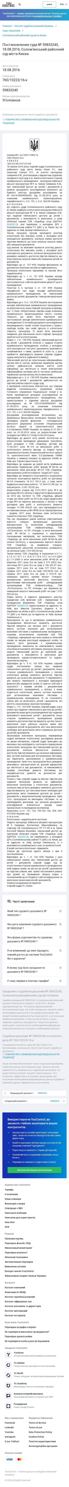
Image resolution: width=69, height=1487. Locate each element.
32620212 (12, 224)
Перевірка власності (16, 1252)
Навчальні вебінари (16, 1213)
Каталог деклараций (16, 1311)
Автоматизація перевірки (19, 1262)
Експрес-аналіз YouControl (19, 1271)
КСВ (7, 1227)
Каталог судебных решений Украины (34, 26)
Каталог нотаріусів (15, 1315)
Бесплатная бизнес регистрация (34, 1170)
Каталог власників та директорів (23, 1306)
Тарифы (9, 1189)
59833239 (42, 1093)
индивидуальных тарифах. (48, 16)
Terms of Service (37, 1423)
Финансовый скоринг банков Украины (25, 1276)
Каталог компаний (15, 1287)
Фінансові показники (16, 1257)
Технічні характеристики (42, 1441)
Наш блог (10, 1222)
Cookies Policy (36, 1436)
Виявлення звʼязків (15, 1266)
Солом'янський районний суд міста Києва (24, 35)
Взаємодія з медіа (15, 1203)
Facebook (10, 1423)
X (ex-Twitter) (12, 1441)
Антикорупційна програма (43, 1446)
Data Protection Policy (40, 1432)
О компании (11, 1194)
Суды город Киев (11, 30)
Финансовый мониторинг (18, 1248)
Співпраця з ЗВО (14, 1208)
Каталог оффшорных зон (18, 1301)
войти (49, 4)
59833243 (54, 1101)
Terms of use (35, 1427)
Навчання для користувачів (20, 1217)
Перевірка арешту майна (18, 1336)
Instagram (10, 1436)
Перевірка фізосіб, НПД (18, 1243)
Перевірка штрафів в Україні (20, 1327)
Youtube (9, 1432)
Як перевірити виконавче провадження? (27, 1332)
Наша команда (13, 1199)
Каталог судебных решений (20, 1297)
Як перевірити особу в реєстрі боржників (27, 1341)
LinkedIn (9, 1427)
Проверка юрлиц (14, 1238)
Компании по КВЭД (15, 1292)
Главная (6, 26)
